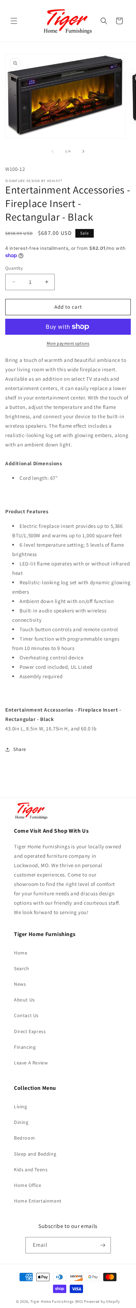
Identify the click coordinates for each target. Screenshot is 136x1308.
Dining (21, 1122)
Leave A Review (31, 1063)
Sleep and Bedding (35, 1154)
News (20, 984)
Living (20, 1106)
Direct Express (30, 1031)
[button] (14, 21)
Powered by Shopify (102, 1301)
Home (20, 953)
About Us (24, 1000)
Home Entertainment (38, 1201)
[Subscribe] (103, 1245)
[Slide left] (52, 151)
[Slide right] (83, 151)
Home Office (27, 1185)
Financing (25, 1047)
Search (21, 968)
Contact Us (26, 1015)
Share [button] (19, 749)
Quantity (14, 268)
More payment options (68, 343)
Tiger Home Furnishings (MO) (56, 1301)
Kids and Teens (30, 1169)
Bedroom (24, 1138)
